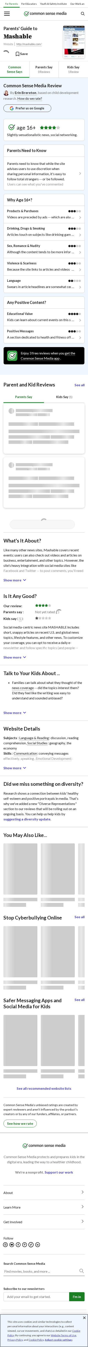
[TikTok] (31, 1244)
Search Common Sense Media (24, 1263)
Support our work (59, 1172)
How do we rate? (29, 98)
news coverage (23, 688)
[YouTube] (12, 1244)
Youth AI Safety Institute (53, 3)
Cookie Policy (36, 1339)
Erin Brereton (25, 92)
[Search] (81, 1271)
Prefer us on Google (30, 108)
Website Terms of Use (63, 1335)
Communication (25, 753)
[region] (44, 1330)
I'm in (77, 1297)
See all (80, 385)
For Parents (11, 3)
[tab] (14, 69)
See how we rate (20, 1123)
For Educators (29, 3)
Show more (12, 580)
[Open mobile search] (83, 14)
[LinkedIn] (38, 1244)
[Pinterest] (25, 1244)
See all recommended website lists (44, 1088)
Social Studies (37, 743)
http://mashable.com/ (29, 44)
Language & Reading (34, 738)
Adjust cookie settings (58, 1339)
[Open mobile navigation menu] (6, 14)
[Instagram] (6, 1244)
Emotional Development (53, 758)
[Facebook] (18, 1244)
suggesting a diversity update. (27, 819)
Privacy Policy (15, 1339)
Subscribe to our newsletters (24, 1288)
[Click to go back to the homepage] (45, 14)
